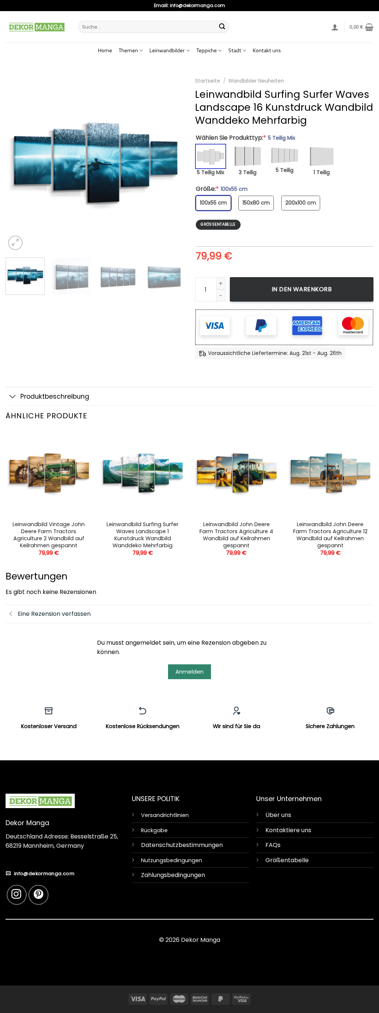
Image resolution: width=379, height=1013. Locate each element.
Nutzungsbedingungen (171, 860)
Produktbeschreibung (54, 396)
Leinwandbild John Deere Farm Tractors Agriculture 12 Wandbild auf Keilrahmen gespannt (330, 535)
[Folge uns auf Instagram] (17, 895)
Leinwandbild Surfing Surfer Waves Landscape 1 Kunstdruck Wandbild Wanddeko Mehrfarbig (142, 535)
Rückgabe (154, 830)
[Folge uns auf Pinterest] (38, 895)
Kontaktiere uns (288, 830)
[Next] (171, 162)
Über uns (278, 815)
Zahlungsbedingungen (173, 875)
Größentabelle (287, 860)
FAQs (273, 845)
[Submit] (222, 27)
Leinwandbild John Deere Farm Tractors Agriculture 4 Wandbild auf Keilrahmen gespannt (236, 535)
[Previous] (18, 162)
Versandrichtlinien (165, 815)
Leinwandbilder (167, 50)
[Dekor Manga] (36, 26)
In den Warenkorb (302, 289)
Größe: (222, 189)
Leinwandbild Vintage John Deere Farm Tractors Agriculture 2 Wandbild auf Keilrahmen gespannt (49, 535)
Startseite (207, 80)
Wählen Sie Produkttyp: (245, 138)
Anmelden (189, 671)
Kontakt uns (267, 50)
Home (105, 50)
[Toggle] (13, 397)
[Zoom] (15, 243)
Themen (128, 50)
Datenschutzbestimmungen (182, 845)
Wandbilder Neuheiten (256, 80)
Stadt (234, 50)
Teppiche (207, 50)
